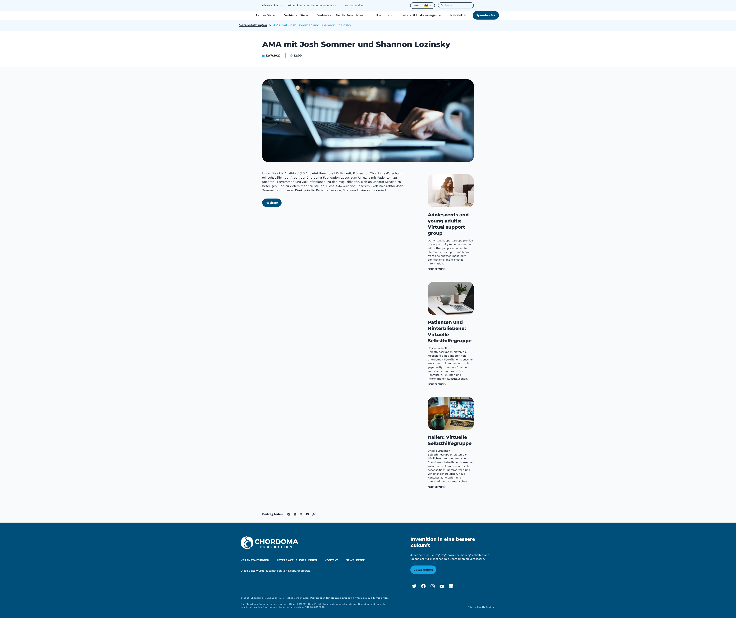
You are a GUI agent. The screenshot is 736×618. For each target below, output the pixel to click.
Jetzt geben (423, 569)
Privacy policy (361, 598)
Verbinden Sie (294, 15)
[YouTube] (442, 586)
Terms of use (381, 598)
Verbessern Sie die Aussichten (340, 15)
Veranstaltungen (253, 25)
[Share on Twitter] (301, 514)
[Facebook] (423, 586)
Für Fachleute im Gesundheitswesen (311, 5)
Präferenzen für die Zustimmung (330, 598)
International (352, 5)
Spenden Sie (485, 15)
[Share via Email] (307, 514)
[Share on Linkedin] (295, 514)
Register (272, 202)
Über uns (382, 15)
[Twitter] (414, 586)
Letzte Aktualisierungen (420, 15)
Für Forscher (270, 5)
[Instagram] (432, 586)
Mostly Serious (486, 607)
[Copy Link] (313, 514)
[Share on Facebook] (289, 514)
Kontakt (331, 560)
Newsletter (458, 15)
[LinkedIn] (451, 586)
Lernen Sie (264, 15)
